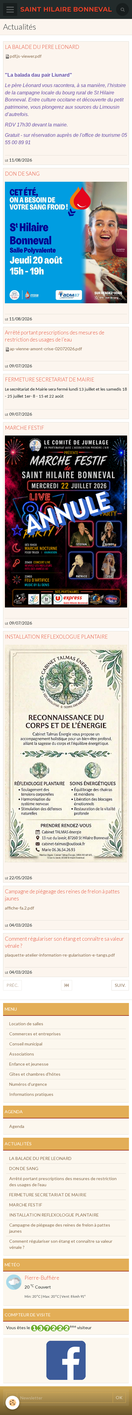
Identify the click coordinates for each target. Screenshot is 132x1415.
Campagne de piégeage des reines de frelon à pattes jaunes (59, 1228)
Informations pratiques (31, 1094)
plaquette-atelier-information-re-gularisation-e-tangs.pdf (60, 954)
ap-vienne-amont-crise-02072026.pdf (46, 348)
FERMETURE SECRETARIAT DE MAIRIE (49, 380)
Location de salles (26, 1023)
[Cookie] (12, 1403)
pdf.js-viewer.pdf (25, 56)
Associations (21, 1053)
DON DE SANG (22, 174)
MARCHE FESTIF (24, 428)
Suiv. (120, 985)
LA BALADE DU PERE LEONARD (42, 47)
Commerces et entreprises (35, 1033)
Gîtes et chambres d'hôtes (34, 1074)
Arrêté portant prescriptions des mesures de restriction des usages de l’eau (63, 1181)
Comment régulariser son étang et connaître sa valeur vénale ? (60, 1244)
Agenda (16, 1126)
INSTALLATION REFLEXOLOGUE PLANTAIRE (56, 637)
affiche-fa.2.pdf (19, 907)
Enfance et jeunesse (29, 1064)
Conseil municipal (25, 1043)
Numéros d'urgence (28, 1084)
